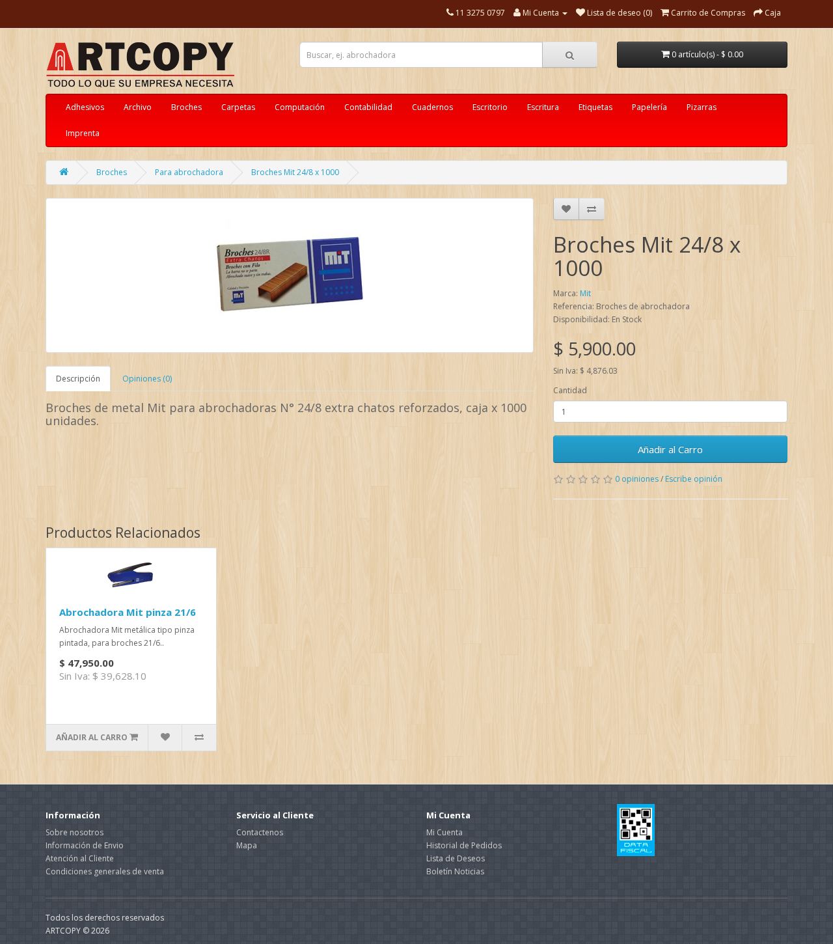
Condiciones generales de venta (105, 871)
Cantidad (570, 390)
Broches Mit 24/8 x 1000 (295, 172)
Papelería (649, 107)
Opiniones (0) (147, 378)
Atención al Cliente (80, 858)
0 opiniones (637, 478)
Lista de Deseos (455, 858)
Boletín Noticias (455, 871)
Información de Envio (85, 845)
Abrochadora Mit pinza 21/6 (127, 611)
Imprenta (83, 133)
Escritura (543, 107)
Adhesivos (85, 107)
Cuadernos (432, 107)
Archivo (138, 107)
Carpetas (238, 107)
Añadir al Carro (670, 449)
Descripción (78, 378)
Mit (585, 293)
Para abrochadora (189, 172)
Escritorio (490, 107)
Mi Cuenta (444, 832)
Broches (186, 107)
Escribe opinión (693, 478)
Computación (300, 107)
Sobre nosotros (74, 832)
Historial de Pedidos (464, 845)
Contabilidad (368, 107)
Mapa (246, 845)
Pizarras (702, 107)
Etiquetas (595, 107)
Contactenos (259, 832)
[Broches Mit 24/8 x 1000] (290, 275)
